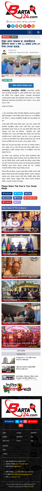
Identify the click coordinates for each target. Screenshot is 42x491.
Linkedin (7, 198)
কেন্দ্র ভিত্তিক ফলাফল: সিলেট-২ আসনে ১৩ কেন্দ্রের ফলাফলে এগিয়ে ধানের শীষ (19, 298)
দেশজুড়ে (19, 433)
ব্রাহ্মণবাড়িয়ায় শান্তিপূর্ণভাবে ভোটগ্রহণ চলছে (16, 323)
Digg (29, 194)
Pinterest (7, 202)
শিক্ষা (32, 437)
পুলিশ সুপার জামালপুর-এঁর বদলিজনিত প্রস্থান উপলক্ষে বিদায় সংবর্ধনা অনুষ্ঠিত (20, 252)
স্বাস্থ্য (32, 441)
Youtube (33, 421)
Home (6, 37)
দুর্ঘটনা (4, 450)
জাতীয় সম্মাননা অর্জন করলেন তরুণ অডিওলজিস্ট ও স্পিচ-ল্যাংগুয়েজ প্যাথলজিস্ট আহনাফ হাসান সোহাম (21, 230)
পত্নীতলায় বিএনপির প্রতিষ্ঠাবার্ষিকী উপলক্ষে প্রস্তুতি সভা (25, 368)
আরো (15, 37)
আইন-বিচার (6, 441)
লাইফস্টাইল (20, 437)
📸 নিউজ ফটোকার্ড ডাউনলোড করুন (21, 85)
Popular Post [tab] (21, 354)
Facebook (7, 194)
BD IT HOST (29, 487)
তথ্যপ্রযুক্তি (5, 446)
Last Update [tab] (21, 351)
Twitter (19, 194)
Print (18, 202)
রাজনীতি (5, 437)
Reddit (18, 198)
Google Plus (31, 198)
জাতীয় (4, 433)
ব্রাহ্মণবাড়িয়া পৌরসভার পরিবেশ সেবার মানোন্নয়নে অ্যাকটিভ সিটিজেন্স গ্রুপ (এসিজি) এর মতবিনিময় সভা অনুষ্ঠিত (27, 378)
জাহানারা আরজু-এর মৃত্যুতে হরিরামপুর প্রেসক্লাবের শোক (20, 277)
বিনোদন (19, 441)
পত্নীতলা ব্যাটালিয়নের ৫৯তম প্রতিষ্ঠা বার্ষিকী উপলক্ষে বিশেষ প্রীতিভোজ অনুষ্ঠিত (19, 344)
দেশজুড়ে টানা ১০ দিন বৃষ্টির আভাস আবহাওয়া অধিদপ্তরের (26, 359)
